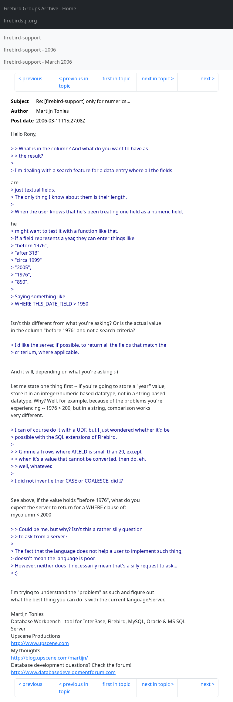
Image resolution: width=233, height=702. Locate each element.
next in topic (156, 78)
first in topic (116, 78)
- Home (40, 8)
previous (32, 78)
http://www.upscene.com (40, 643)
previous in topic (73, 82)
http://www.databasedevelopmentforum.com (63, 672)
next (206, 78)
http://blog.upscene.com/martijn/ (49, 657)
